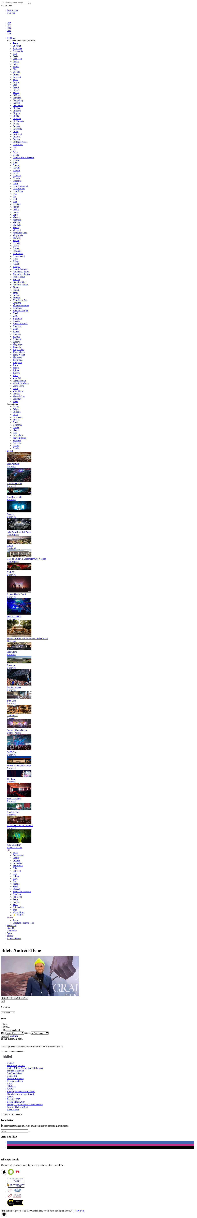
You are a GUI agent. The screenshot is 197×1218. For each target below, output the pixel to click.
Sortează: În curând (19, 998)
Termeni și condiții (15, 1070)
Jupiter (16, 207)
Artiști (10, 1083)
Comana (16, 126)
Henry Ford (79, 1210)
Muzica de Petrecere (22, 891)
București (17, 46)
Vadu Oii (17, 378)
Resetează (13, 1036)
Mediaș (16, 227)
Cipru (15, 414)
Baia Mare (17, 59)
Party (15, 878)
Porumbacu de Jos (21, 271)
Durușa (16, 160)
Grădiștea (17, 181)
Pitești (15, 258)
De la (3, 1033)
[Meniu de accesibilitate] (4, 1214)
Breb (15, 85)
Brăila (15, 79)
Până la (27, 1033)
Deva (15, 152)
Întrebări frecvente (15, 1078)
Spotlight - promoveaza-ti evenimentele (25, 1104)
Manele (16, 884)
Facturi (10, 1096)
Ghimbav (17, 175)
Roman (16, 295)
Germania (17, 425)
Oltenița (16, 243)
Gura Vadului (19, 188)
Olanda (16, 445)
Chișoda (16, 113)
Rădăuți (16, 279)
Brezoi (16, 87)
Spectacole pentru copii (23, 923)
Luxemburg (18, 435)
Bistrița (16, 66)
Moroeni (16, 238)
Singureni (17, 326)
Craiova (16, 136)
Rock (15, 904)
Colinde (16, 860)
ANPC (10, 1089)
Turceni (16, 373)
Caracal (16, 103)
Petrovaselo (18, 253)
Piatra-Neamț (19, 256)
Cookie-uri (12, 1076)
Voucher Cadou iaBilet (17, 1107)
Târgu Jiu (17, 347)
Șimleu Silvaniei (20, 323)
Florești (16, 165)
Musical (16, 889)
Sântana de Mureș (21, 305)
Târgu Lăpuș (18, 349)
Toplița (16, 367)
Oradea (16, 248)
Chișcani (17, 110)
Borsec (16, 74)
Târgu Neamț (19, 355)
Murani (16, 240)
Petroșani (17, 251)
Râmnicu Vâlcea (20, 284)
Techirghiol (18, 360)
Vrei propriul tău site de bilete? (21, 1091)
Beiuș (15, 64)
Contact (10, 1063)
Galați (15, 173)
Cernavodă (18, 105)
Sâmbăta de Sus (20, 300)
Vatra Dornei (18, 391)
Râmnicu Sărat (19, 282)
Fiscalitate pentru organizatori (20, 1094)
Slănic (15, 329)
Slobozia (17, 334)
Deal (15, 147)
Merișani (17, 230)
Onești (16, 245)
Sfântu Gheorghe (20, 310)
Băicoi (16, 61)
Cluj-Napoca (18, 121)
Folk (15, 868)
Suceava (16, 342)
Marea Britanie (19, 438)
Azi (5, 1024)
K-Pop (16, 876)
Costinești (17, 134)
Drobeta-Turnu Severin (23, 157)
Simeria (16, 321)
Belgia (16, 409)
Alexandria (18, 51)
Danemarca (18, 417)
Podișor (16, 266)
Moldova (17, 440)
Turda (15, 375)
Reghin (16, 290)
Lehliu (16, 209)
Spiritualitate (18, 907)
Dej (14, 149)
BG (9, 28)
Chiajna (16, 108)
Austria (16, 406)
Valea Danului (19, 380)
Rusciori (16, 297)
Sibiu (15, 316)
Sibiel (15, 313)
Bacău (15, 56)
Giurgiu (16, 178)
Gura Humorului (20, 186)
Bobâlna (16, 72)
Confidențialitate (14, 1073)
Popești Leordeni (20, 269)
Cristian (16, 139)
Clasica (16, 858)
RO (9, 22)
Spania (16, 448)
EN (9, 25)
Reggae (16, 902)
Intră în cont (12, 10)
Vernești (16, 393)
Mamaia (16, 217)
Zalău (15, 401)
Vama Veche (18, 386)
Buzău (16, 92)
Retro (15, 899)
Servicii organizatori (16, 1065)
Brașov (16, 82)
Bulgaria (16, 412)
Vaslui (15, 388)
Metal (15, 886)
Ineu (15, 201)
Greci (15, 183)
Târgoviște (17, 344)
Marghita (17, 225)
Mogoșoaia (18, 235)
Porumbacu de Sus (21, 274)
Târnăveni (17, 357)
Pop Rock (17, 897)
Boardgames (18, 855)
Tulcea (16, 370)
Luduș (15, 212)
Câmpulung (18, 100)
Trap (15, 909)
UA (9, 33)
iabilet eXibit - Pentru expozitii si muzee (25, 1068)
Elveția (16, 419)
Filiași (15, 162)
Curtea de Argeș (20, 142)
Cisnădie (17, 118)
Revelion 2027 (13, 1099)
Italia (15, 432)
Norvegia (17, 443)
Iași (14, 196)
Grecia (16, 427)
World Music (19, 912)
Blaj (14, 69)
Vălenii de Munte (21, 383)
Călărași (16, 95)
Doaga (16, 155)
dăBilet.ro (11, 1086)
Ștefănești (17, 339)
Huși (15, 194)
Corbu (15, 131)
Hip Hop (17, 871)
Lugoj (15, 214)
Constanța (17, 129)
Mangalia (17, 220)
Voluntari (17, 399)
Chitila (16, 116)
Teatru (15, 920)
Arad (15, 53)
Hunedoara (18, 191)
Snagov (16, 336)
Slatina (16, 331)
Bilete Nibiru (13, 1109)
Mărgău (16, 222)
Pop (14, 881)
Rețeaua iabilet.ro (15, 1081)
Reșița (15, 292)
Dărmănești (18, 144)
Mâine (7, 1027)
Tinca (15, 365)
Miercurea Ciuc (20, 232)
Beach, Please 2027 (16, 1102)
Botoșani (17, 77)
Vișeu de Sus (19, 396)
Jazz (15, 873)
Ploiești (16, 264)
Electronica (18, 865)
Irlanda (16, 430)
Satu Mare (17, 308)
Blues (15, 852)
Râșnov (16, 287)
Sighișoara (17, 318)
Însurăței (16, 204)
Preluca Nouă (19, 277)
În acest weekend (12, 1030)
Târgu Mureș (19, 352)
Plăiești (16, 261)
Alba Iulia (17, 48)
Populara (17, 894)
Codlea (16, 123)
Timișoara (17, 362)
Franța (15, 422)
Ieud (15, 199)
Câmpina (17, 97)
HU (9, 30)
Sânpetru (17, 303)
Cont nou (11, 13)
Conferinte (17, 863)
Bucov (16, 90)
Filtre (5, 998)
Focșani (16, 170)
